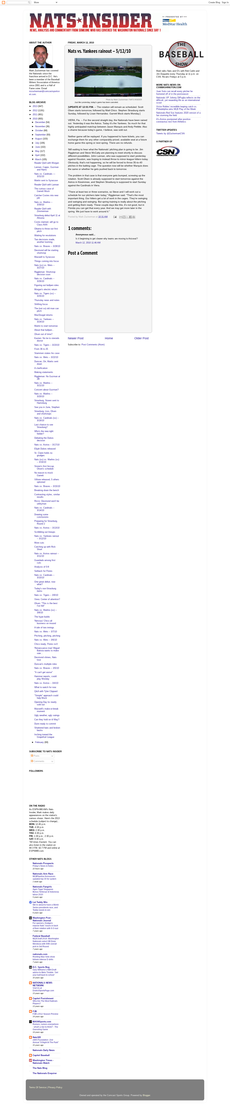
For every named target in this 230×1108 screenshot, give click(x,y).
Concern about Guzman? (46, 390)
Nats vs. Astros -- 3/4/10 (46, 683)
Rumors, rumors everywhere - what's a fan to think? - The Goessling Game (46, 1027)
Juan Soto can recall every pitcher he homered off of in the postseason (174, 92)
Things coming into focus (46, 261)
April (37, 155)
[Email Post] (114, 217)
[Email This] (121, 217)
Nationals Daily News (44, 1050)
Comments (38, 761)
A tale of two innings (44, 627)
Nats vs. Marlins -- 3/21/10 (43, 384)
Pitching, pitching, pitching (47, 636)
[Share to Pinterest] (133, 217)
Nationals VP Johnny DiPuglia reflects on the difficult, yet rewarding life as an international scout (178, 100)
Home (109, 338)
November (40, 126)
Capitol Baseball (41, 1055)
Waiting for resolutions (45, 235)
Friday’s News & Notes (43, 866)
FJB (35, 1011)
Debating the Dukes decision (44, 439)
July (37, 143)
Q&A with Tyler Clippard (45, 691)
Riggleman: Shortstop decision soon (44, 273)
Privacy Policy (55, 1087)
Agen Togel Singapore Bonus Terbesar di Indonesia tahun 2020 (46, 892)
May (37, 151)
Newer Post (76, 338)
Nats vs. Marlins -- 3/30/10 (43, 203)
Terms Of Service (37, 1087)
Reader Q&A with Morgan (46, 163)
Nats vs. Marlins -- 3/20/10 (43, 395)
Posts (36, 756)
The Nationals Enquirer (45, 1073)
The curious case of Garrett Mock (44, 190)
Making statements (43, 372)
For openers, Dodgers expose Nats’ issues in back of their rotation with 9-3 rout (45, 926)
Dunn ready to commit (45, 724)
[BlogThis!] (124, 217)
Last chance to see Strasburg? (43, 426)
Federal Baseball (41, 936)
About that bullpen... (44, 330)
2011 (35, 114)
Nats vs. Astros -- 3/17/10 (46, 445)
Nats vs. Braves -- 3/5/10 (46, 668)
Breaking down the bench (46, 490)
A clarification (40, 368)
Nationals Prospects (43, 863)
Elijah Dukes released (45, 449)
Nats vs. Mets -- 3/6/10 (45, 640)
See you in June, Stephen (47, 407)
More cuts (39, 543)
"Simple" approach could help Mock (46, 696)
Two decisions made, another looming (44, 240)
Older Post (141, 338)
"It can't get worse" (43, 672)
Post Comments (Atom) (93, 344)
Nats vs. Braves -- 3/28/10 (47, 246)
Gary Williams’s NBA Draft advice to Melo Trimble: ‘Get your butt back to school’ (45, 972)
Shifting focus (41, 304)
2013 (35, 106)
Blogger (146, 1095)
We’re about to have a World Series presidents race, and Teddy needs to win (46, 907)
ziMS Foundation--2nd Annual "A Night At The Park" (46, 1041)
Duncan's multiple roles (45, 664)
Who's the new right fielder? (43, 432)
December (40, 122)
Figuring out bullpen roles (46, 285)
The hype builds (42, 617)
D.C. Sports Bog (41, 967)
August (39, 139)
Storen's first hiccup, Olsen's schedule (44, 467)
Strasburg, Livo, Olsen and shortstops (45, 412)
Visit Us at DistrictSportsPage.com (43, 989)
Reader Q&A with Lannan (46, 185)
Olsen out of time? (43, 334)
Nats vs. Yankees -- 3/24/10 (44, 320)
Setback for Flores (43, 571)
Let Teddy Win (40, 902)
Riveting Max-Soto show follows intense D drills (44, 958)
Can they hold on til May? (46, 719)
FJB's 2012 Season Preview (45, 1014)
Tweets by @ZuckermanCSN (170, 133)
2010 (35, 119)
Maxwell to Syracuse (44, 257)
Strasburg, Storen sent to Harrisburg (46, 401)
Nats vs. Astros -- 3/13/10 (46, 528)
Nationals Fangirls (42, 887)
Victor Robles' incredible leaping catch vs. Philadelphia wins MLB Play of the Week (176, 107)
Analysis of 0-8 (41, 567)
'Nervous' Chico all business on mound (45, 622)
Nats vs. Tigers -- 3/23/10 (46, 345)
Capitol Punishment (43, 998)
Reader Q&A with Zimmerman (42, 210)
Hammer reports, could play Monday (45, 677)
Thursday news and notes (46, 300)
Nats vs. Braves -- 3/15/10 (47, 486)
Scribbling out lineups (44, 532)
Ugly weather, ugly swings (47, 715)
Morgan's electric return (45, 289)
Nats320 (37, 1037)
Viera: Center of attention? (47, 599)
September (40, 135)
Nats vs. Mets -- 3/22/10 (46, 357)
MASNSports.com (42, 1022)
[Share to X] (127, 217)
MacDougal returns (43, 315)
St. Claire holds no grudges (43, 454)
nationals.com (40, 954)
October (39, 130)
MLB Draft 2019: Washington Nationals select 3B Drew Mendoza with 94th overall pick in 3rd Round (46, 942)
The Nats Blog (40, 1068)
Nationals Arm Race (43, 874)
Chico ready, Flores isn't (46, 644)
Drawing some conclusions (41, 515)
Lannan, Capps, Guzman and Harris (46, 168)
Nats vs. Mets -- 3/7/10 (45, 631)
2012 (35, 110)
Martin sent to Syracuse (46, 180)
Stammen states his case (46, 353)
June (38, 147)
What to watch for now (45, 687)
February (39, 742)
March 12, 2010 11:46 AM (88, 243)
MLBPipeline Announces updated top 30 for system (44, 877)
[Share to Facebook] (130, 217)
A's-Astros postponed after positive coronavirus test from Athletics (173, 120)
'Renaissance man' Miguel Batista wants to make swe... (47, 650)
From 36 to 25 (41, 349)
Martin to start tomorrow (46, 326)
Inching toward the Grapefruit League (44, 735)
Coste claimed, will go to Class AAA (46, 223)
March (38, 159)
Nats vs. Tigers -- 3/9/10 (46, 595)
